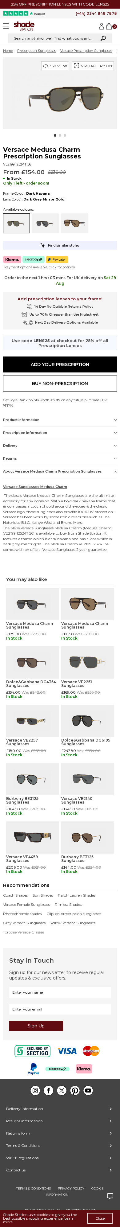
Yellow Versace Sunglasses (72, 923)
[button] (55, 135)
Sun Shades (43, 895)
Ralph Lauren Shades (76, 895)
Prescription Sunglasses (36, 51)
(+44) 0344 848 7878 (96, 13)
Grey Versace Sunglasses (24, 923)
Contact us (16, 1170)
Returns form (18, 1133)
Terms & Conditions (23, 1145)
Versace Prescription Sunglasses (86, 51)
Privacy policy (71, 1188)
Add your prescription (60, 364)
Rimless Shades (68, 904)
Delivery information (24, 1108)
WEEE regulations (22, 1157)
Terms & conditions (33, 1188)
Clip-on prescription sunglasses (73, 914)
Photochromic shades (22, 914)
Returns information (24, 1121)
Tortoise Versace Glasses (23, 932)
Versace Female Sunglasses (26, 904)
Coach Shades (15, 895)
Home (8, 51)
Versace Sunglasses (37, 528)
